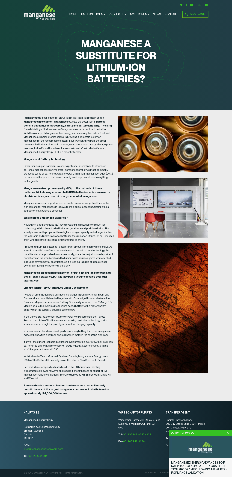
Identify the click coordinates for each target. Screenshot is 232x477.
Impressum (150, 472)
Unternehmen (92, 14)
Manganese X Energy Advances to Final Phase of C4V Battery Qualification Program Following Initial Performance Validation (199, 468)
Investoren (138, 14)
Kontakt (171, 14)
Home (73, 14)
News (157, 14)
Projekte (116, 14)
